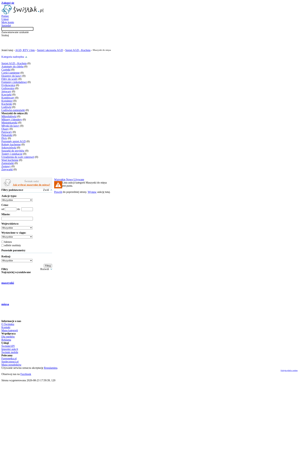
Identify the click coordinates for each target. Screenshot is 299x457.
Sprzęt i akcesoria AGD (50, 50)
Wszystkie (60, 179)
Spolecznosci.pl (10, 361)
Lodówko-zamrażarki (13, 110)
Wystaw (92, 191)
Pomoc (5, 16)
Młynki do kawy (10, 125)
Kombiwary (8, 97)
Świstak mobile (9, 352)
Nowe (70, 179)
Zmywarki (7, 169)
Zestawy (6, 166)
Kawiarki (6, 94)
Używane (79, 179)
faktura (8, 241)
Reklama (6, 339)
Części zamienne (10, 72)
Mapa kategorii (9, 330)
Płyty (4, 138)
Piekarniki (6, 135)
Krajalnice (7, 100)
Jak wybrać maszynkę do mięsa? (31, 184)
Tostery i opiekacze (11, 153)
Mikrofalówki (8, 116)
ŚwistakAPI (8, 346)
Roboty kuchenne (11, 144)
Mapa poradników (11, 364)
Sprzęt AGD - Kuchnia (77, 50)
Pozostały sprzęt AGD (13, 141)
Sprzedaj (6, 25)
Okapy (5, 128)
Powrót (58, 191)
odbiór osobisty (12, 245)
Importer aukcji (9, 349)
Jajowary (6, 91)
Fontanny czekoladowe (14, 82)
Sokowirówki (8, 147)
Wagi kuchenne (9, 160)
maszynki (7, 283)
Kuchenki (6, 103)
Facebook (25, 374)
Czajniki (6, 69)
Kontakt (5, 327)
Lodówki (6, 107)
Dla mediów (8, 336)
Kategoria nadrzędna (12, 56)
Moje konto (7, 22)
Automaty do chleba (12, 66)
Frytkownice (8, 85)
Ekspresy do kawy (11, 75)
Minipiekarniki (9, 122)
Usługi (5, 19)
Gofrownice (8, 88)
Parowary (6, 131)
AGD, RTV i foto (25, 50)
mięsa (5, 304)
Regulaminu (50, 367)
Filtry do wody (9, 78)
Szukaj (5, 35)
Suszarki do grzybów (13, 150)
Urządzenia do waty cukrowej (17, 156)
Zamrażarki (7, 163)
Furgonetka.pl (9, 358)
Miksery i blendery (11, 119)
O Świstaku (7, 324)
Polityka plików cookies (289, 370)
